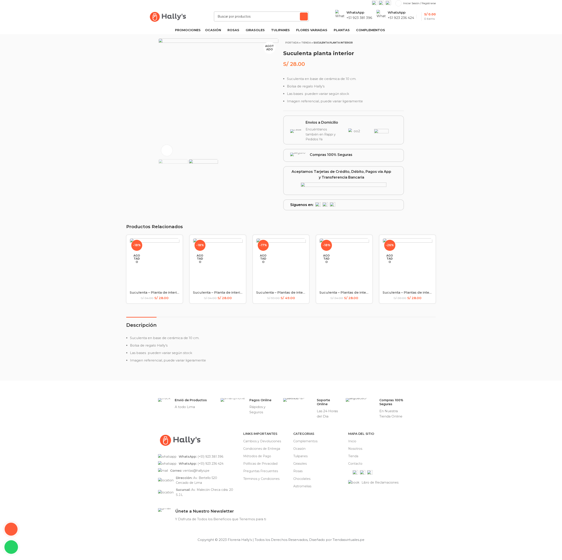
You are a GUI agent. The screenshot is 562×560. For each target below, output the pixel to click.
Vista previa (176, 245)
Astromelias (302, 486)
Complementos (305, 441)
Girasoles (300, 464)
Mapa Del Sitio (361, 434)
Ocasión (299, 449)
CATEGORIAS (303, 434)
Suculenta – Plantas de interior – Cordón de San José (364, 292)
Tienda (306, 42)
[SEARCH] (304, 16)
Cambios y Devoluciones (262, 441)
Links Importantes (260, 434)
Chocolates (301, 479)
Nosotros (355, 449)
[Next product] (399, 44)
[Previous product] (390, 44)
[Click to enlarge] (166, 150)
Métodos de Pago (257, 456)
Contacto (355, 464)
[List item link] (198, 456)
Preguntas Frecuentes (260, 471)
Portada (292, 42)
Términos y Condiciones (261, 479)
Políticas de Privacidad (260, 464)
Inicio (352, 441)
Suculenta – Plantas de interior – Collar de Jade (296, 292)
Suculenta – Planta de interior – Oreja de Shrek (170, 292)
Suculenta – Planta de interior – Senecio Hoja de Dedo (239, 292)
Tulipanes (300, 456)
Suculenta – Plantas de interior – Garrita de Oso (423, 292)
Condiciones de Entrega (261, 449)
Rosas (298, 471)
